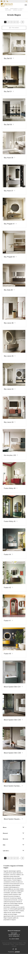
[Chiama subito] (7, 1)
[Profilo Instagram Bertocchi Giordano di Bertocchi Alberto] (4, 1)
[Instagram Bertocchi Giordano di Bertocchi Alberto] (15, 948)
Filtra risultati (15, 27)
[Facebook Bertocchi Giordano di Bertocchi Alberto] (12, 948)
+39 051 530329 (15, 939)
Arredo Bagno (17, 10)
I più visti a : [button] (6, 850)
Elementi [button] (5, 833)
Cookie (17, 944)
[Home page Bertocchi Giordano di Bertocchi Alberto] (7, 5)
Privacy (12, 944)
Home (6, 8)
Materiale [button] (5, 839)
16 (22, 22)
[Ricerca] (26, 1)
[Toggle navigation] (26, 5)
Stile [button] (4, 845)
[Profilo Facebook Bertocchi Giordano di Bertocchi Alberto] (1, 1)
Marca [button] (4, 827)
